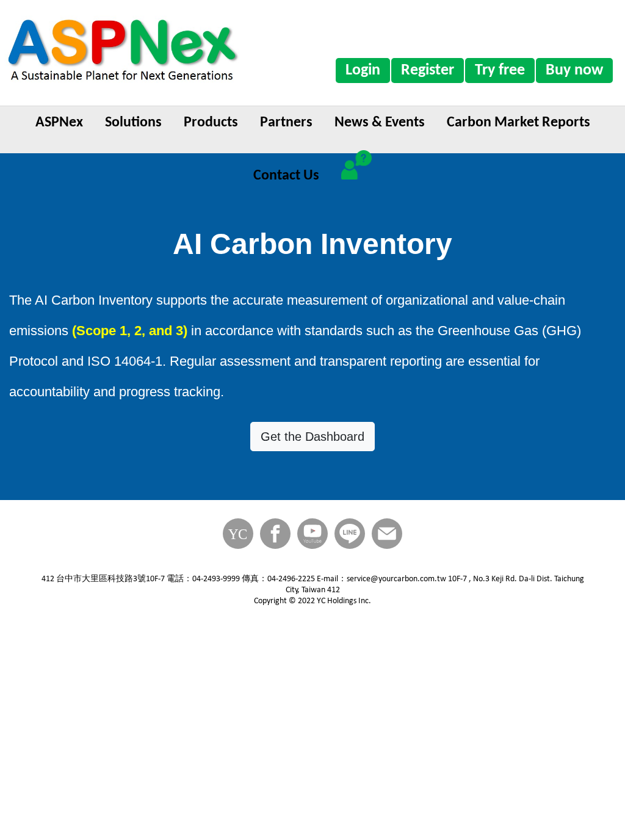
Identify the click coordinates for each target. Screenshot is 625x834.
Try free (500, 70)
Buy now (574, 70)
